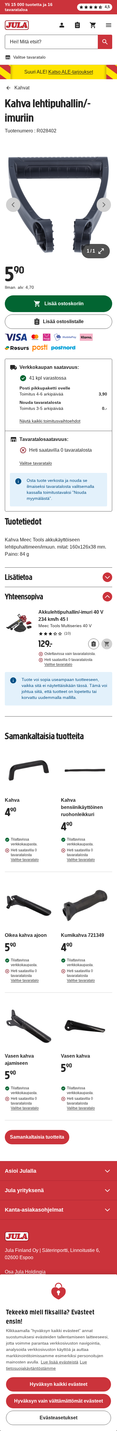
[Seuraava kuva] (104, 205)
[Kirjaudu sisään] (62, 25)
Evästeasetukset (58, 1417)
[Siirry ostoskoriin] (93, 25)
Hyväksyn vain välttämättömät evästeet (58, 1400)
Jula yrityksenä (24, 1190)
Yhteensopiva (24, 596)
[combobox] (58, 42)
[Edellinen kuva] (13, 205)
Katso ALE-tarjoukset (70, 71)
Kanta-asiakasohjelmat (34, 1210)
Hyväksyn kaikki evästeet (58, 1384)
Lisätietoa (18, 577)
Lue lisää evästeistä (59, 1362)
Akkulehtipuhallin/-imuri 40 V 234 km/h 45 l (75, 622)
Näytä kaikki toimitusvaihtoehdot (50, 421)
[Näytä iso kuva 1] (58, 204)
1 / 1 (91, 250)
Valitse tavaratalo (29, 57)
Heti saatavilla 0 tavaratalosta (68, 662)
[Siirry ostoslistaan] (77, 25)
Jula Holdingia (30, 1271)
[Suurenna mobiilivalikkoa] (108, 25)
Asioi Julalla (20, 1171)
